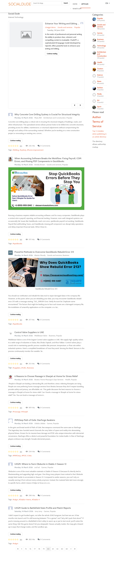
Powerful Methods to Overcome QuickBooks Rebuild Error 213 (44, 252)
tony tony (38, 511)
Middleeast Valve (40, 336)
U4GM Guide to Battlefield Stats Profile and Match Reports (42, 508)
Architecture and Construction (54, 118)
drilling (16, 150)
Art (98, 100)
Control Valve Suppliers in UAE (29, 332)
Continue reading (52, 54)
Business (66, 255)
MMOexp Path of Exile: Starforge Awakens (34, 420)
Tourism (100, 69)
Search (66, 3)
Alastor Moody (40, 255)
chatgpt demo (50, 27)
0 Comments (45, 146)
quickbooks (18, 243)
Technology (101, 46)
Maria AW (38, 118)
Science (100, 75)
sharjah (25, 412)
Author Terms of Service (97, 121)
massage (17, 412)
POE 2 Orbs (27, 456)
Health (67, 380)
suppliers (17, 368)
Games (49, 423)
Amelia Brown (39, 165)
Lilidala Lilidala (39, 423)
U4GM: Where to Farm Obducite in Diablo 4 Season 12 (40, 464)
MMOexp (17, 456)
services (31, 368)
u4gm (16, 500)
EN (107, 3)
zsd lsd (37, 467)
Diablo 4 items (25, 500)
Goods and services (65, 27)
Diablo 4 (36, 500)
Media (99, 94)
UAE (24, 368)
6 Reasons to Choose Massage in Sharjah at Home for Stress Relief (46, 376)
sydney (23, 150)
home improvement (35, 150)
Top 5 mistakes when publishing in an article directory (99, 134)
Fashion (100, 88)
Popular (77, 27)
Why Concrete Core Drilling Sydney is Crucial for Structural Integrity (47, 114)
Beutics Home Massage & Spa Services (48, 380)
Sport (99, 107)
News (99, 81)
